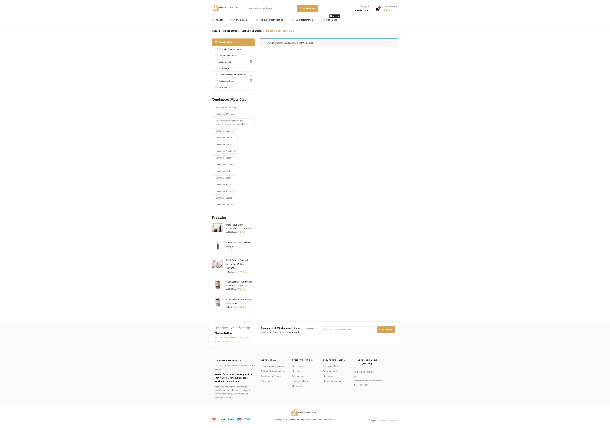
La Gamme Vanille (224, 198)
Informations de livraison (272, 366)
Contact (383, 420)
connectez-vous (361, 10)
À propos (372, 420)
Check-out (296, 386)
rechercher (309, 8)
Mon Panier (297, 371)
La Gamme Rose (223, 184)
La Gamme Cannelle (225, 131)
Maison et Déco (231, 31)
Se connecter (298, 376)
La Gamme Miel (223, 171)
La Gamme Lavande (225, 164)
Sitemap (394, 420)
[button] (389, 8)
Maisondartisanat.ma (299, 420)
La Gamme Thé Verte (225, 191)
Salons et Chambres (252, 31)
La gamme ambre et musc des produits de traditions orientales (230, 122)
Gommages (225, 68)
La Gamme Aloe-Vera (225, 114)
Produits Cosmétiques (272, 20)
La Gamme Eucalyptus (226, 151)
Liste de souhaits (300, 381)
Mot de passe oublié (332, 381)
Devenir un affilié (330, 366)
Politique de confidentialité (273, 371)
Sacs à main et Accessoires (233, 74)
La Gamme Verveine (225, 204)
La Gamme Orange (224, 178)
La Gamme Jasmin (224, 158)
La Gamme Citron (223, 144)
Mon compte (298, 366)
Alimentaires (240, 20)
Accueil (219, 20)
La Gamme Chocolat (225, 137)
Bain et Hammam (305, 20)
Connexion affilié (330, 371)
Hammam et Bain (228, 55)
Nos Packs (332, 19)
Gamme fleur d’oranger (226, 107)
